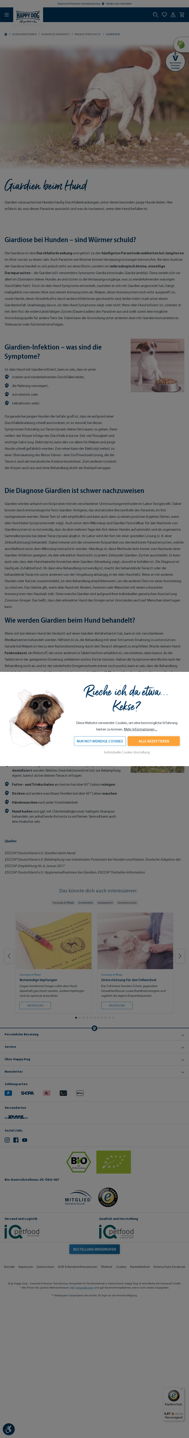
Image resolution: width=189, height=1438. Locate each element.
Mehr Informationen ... (140, 729)
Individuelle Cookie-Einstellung (127, 752)
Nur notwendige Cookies (100, 741)
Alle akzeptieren (154, 741)
